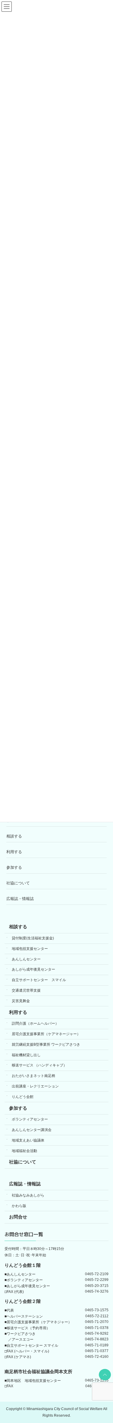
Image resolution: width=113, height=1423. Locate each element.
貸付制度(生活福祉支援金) (33, 938)
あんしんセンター (26, 959)
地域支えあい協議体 (28, 1140)
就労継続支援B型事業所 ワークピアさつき (46, 1044)
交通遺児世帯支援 (26, 990)
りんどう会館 (22, 1096)
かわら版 (19, 1205)
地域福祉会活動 (24, 1150)
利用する (14, 852)
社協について (18, 883)
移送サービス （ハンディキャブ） (39, 1065)
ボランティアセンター (30, 1119)
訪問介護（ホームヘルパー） (35, 1023)
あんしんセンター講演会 (32, 1130)
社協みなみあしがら (28, 1195)
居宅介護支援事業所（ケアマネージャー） (46, 1034)
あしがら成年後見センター (33, 969)
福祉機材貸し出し (26, 1055)
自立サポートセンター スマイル (39, 980)
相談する (14, 836)
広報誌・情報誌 (20, 898)
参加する (14, 867)
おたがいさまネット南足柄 (33, 1076)
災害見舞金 (21, 1001)
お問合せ (18, 1217)
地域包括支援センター (30, 949)
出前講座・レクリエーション (35, 1086)
